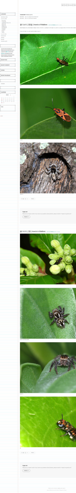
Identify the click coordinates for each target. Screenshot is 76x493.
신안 (11, 48)
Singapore (4, 25)
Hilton (5, 51)
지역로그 (49, 488)
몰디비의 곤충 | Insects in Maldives (31, 18)
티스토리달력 (8, 48)
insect (7, 50)
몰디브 (7, 51)
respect (48, 490)
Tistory (65, 490)
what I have (3, 35)
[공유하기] (25, 199)
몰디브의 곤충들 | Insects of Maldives (31, 16)
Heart (6, 53)
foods (2, 39)
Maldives (3, 53)
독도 (12, 51)
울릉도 (3, 51)
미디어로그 (70, 5)
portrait (3, 29)
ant (11, 51)
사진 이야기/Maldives (52, 24)
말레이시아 (9, 53)
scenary (4, 21)
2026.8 (7, 94)
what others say (4, 41)
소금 (2, 48)
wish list (2, 37)
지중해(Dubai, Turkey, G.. (6, 22)
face (3, 31)
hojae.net (24, 211)
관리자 (61, 488)
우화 (5, 48)
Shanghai (3, 28)
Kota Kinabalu (4, 27)
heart (3, 32)
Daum (58, 490)
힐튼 (8, 50)
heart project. (3, 83)
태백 (10, 51)
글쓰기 (64, 488)
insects (4, 20)
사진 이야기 (4, 18)
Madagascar (4, 26)
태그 (65, 5)
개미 (3, 48)
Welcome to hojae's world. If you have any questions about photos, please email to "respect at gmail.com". (47, 213)
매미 (12, 50)
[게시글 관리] (27, 199)
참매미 (10, 50)
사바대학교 (10, 56)
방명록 (59, 488)
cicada (5, 50)
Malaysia (2, 50)
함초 (11, 53)
